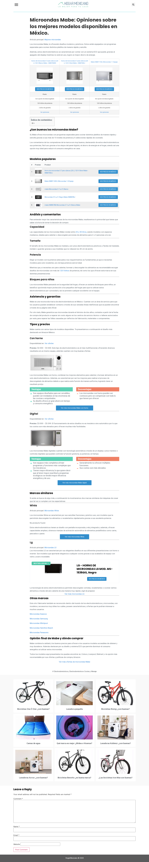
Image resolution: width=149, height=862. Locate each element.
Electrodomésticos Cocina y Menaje (83, 671)
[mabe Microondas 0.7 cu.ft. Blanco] (38, 189)
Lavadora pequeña (74, 709)
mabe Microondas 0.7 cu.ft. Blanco (56, 189)
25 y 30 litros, (81, 232)
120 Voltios (64, 271)
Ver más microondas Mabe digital (75, 483)
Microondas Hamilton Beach (41, 628)
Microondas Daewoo (38, 614)
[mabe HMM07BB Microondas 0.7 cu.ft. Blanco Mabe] (38, 205)
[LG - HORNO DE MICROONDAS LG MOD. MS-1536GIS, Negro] (53, 568)
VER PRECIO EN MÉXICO (45, 89)
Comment (18, 799)
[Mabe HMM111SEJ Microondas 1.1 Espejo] (104, 76)
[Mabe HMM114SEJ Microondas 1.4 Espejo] (38, 181)
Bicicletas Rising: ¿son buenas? (115, 709)
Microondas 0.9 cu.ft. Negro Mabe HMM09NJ (60, 197)
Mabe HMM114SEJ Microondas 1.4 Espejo (59, 181)
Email (16, 835)
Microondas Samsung (39, 619)
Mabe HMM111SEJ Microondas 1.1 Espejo (104, 62)
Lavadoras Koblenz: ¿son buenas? (115, 743)
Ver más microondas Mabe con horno (74, 408)
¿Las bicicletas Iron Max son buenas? (115, 777)
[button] (16, 5)
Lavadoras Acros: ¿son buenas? (33, 777)
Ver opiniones (44, 112)
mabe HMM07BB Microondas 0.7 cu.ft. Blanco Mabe (62, 205)
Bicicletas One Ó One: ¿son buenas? (33, 709)
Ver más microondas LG (74, 594)
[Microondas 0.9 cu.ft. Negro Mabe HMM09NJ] (38, 197)
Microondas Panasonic (39, 632)
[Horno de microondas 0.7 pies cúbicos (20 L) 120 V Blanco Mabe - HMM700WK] (45, 76)
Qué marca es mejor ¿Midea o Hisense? (74, 743)
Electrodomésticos (61, 671)
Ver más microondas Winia (74, 537)
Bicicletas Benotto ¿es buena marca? (74, 777)
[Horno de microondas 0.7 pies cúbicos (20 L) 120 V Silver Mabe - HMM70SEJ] (74, 76)
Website (16, 844)
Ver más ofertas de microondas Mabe (74, 662)
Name (16, 826)
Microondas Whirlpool (39, 623)
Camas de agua (33, 743)
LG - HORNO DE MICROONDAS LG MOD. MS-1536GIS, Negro (95, 569)
